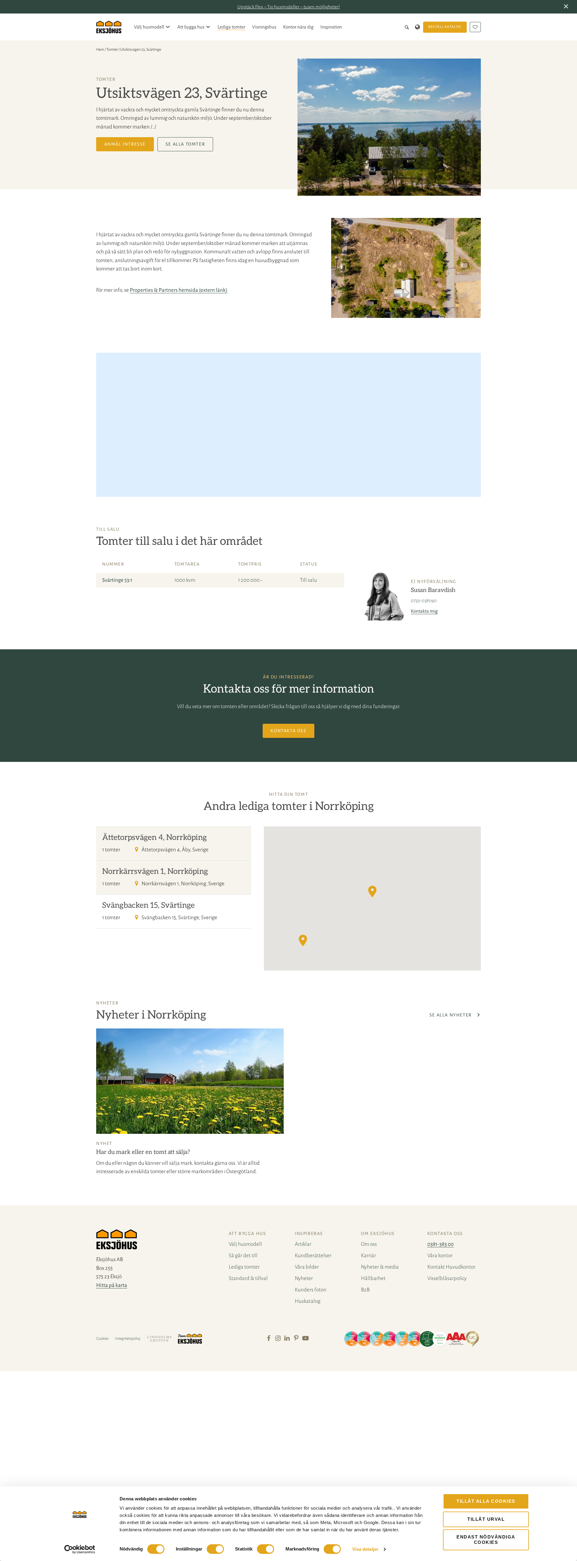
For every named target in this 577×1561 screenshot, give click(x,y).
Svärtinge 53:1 (117, 580)
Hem (100, 49)
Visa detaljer (365, 1549)
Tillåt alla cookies (485, 1501)
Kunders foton (310, 1290)
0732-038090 (424, 600)
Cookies (102, 1338)
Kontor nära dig (298, 26)
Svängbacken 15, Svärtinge (148, 905)
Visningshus (264, 26)
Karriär (368, 1255)
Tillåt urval (486, 1519)
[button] (567, 7)
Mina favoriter (475, 27)
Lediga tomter (231, 26)
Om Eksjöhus (378, 1233)
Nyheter (304, 1278)
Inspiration (331, 26)
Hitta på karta (111, 1285)
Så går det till (243, 1255)
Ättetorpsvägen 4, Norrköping (154, 837)
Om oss (369, 1244)
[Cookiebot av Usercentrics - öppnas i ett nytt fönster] (79, 1549)
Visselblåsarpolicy (447, 1278)
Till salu (308, 580)
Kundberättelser (313, 1255)
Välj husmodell (149, 26)
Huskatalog (307, 1301)
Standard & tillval (248, 1278)
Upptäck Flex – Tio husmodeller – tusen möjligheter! (288, 6)
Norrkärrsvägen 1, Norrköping (155, 871)
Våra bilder (307, 1267)
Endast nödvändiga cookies (485, 1539)
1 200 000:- (250, 580)
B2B (365, 1290)
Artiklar (303, 1244)
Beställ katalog (445, 27)
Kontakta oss (288, 730)
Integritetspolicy (128, 1338)
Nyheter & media (380, 1267)
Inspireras (309, 1233)
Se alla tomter (185, 144)
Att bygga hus (190, 26)
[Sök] (408, 27)
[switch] (215, 1549)
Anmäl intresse (125, 144)
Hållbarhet (373, 1278)
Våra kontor (440, 1255)
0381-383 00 (440, 1244)
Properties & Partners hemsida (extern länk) (178, 290)
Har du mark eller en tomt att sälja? (143, 1152)
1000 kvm (184, 580)
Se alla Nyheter (451, 1015)
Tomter (112, 49)
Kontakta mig (424, 611)
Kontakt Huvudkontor (451, 1267)
